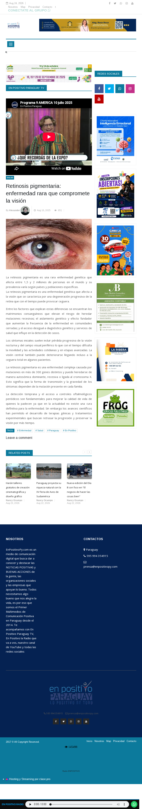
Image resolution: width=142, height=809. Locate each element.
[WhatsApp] (121, 3)
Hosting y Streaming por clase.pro (29, 779)
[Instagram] (127, 3)
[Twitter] (115, 3)
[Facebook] (110, 3)
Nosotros (13, 7)
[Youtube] (132, 3)
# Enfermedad (24, 430)
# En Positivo (69, 430)
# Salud (39, 430)
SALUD (10, 178)
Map (23, 7)
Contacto (47, 7)
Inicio (89, 741)
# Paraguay (53, 430)
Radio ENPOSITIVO (71, 771)
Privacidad (34, 7)
